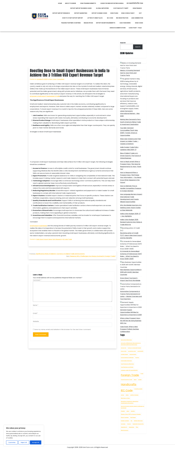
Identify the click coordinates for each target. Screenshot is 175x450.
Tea (131, 420)
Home (60, 3)
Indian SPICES (88, 23)
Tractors (129, 424)
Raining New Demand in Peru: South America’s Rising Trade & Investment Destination (130, 121)
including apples (138, 389)
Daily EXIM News (125, 23)
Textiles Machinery (138, 420)
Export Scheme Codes (99, 13)
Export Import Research (61, 13)
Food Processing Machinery (127, 364)
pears (128, 411)
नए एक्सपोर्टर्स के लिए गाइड (135, 3)
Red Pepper (133, 417)
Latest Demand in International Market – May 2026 (130, 113)
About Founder (70, 3)
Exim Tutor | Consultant (56, 79)
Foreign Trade (130, 375)
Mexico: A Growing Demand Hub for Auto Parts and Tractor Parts (130, 72)
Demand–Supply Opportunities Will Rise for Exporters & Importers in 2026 (131, 312)
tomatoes (123, 424)
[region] (24, 435)
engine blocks (133, 354)
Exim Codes (139, 23)
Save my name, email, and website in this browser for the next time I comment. (62, 329)
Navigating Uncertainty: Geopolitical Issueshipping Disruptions (129, 402)
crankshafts (140, 351)
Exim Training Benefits (88, 3)
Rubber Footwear (125, 420)
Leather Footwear (134, 395)
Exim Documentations (118, 28)
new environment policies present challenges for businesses (132, 407)
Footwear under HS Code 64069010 (129, 370)
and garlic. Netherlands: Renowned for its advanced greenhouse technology (131, 343)
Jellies (127, 395)
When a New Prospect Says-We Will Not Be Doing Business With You (130, 320)
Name (35, 305)
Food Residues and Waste (127, 367)
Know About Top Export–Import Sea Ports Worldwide (130, 279)
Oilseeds (123, 411)
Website (36, 321)
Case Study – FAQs (135, 28)
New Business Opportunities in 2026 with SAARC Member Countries (130, 272)
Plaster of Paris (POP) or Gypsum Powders (131, 414)
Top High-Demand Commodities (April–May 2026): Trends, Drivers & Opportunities (129, 131)
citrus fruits (123, 351)
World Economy (124, 430)
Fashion (137, 357)
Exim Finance (137, 8)
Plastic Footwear (125, 417)
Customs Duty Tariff (120, 8)
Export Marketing (80, 13)
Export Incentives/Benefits (105, 23)
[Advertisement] (72, 53)
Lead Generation (137, 18)
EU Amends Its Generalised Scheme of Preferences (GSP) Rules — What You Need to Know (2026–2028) (131, 255)
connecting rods (132, 351)
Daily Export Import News (44, 239)
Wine (137, 427)
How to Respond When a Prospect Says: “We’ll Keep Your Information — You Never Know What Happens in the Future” (130, 177)
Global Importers (102, 8)
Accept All (35, 442)
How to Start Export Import (72, 18)
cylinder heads (124, 354)
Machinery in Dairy (125, 398)
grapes (140, 379)
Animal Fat (123, 348)
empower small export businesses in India (45, 96)
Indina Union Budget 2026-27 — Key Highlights (130, 215)
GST (140, 13)
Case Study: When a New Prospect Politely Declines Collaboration (129, 329)
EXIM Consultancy (127, 13)
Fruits (142, 373)
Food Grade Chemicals (126, 360)
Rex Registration (122, 18)
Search (137, 47)
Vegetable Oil (124, 427)
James (122, 395)
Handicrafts (128, 384)
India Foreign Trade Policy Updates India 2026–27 (129, 148)
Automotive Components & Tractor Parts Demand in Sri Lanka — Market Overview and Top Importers (131, 295)
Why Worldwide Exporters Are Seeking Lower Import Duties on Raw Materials (131, 207)
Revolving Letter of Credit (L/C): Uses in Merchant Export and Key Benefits (131, 235)
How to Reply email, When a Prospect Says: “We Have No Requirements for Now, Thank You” (130, 165)
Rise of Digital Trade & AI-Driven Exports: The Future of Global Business (130, 155)
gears (135, 379)
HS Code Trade (67, 239)
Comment (37, 280)
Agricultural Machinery (126, 340)
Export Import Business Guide (81, 8)
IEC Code (110, 18)
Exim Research (57, 239)
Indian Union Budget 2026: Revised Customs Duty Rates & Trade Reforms (131, 222)
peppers (133, 411)
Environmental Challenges (127, 357)
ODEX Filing (114, 13)
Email (35, 313)
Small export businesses (38, 226)
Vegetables (131, 427)
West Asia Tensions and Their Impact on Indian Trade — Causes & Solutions (130, 141)
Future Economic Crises (126, 379)
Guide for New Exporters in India (112, 3)
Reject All (24, 442)
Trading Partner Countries (71, 23)
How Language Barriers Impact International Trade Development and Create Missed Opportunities (131, 198)
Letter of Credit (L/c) (95, 18)
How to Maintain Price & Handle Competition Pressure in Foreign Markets (130, 188)
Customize (11, 442)
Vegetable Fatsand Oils (138, 424)
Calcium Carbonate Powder (134, 348)
